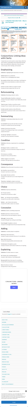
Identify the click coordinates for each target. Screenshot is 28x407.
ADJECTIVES (4, 319)
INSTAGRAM (4, 344)
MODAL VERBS (5, 352)
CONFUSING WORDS (6, 332)
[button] (26, 391)
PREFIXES (4, 359)
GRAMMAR (4, 339)
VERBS (3, 379)
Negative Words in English (13, 17)
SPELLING (4, 371)
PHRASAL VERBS (5, 356)
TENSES (3, 376)
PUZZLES (4, 366)
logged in (10, 314)
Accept (14, 402)
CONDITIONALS (5, 329)
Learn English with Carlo (6, 7)
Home (2, 10)
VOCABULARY (5, 381)
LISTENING (4, 349)
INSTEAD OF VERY (6, 347)
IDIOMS (3, 342)
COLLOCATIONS (5, 327)
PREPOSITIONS (5, 361)
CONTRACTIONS (6, 337)
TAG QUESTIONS (6, 374)
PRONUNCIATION (6, 364)
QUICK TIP (4, 369)
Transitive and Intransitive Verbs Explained (14, 15)
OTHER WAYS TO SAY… (7, 354)
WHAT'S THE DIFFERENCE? (7, 384)
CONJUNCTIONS (5, 334)
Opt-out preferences (13, 405)
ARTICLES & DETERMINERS (8, 324)
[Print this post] (25, 24)
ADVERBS (4, 322)
